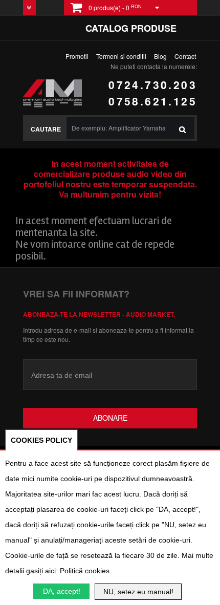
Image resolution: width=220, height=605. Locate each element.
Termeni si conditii (121, 56)
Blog (160, 56)
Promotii (77, 56)
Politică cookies (84, 571)
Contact (185, 56)
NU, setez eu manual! (138, 592)
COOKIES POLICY (41, 440)
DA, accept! (61, 591)
